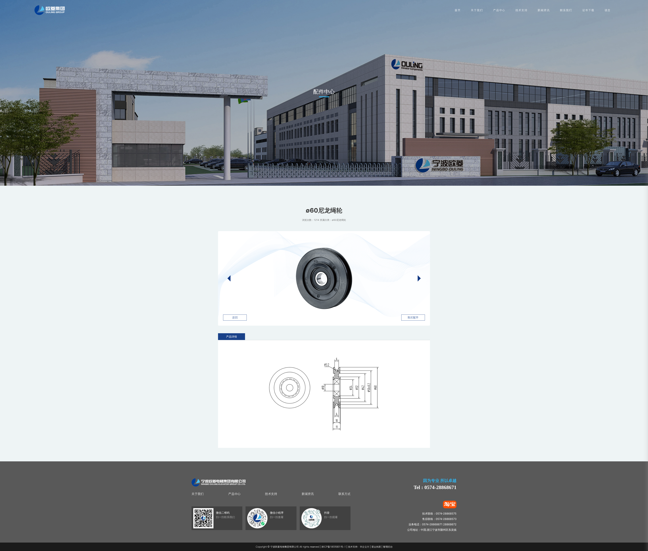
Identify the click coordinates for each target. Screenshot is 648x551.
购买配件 (413, 317)
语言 (607, 10)
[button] (417, 278)
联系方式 (344, 494)
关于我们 (477, 10)
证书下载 (588, 10)
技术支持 (521, 10)
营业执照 (376, 546)
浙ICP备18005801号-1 (333, 546)
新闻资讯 (544, 10)
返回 (235, 317)
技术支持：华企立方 (358, 546)
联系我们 (566, 10)
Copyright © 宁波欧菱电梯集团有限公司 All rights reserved (287, 546)
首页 (458, 10)
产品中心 (499, 10)
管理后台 (388, 546)
